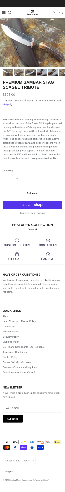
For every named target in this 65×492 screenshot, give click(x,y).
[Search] (11, 12)
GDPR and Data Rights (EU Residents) (24, 346)
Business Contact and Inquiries (20, 367)
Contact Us (9, 326)
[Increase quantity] (27, 178)
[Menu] (4, 12)
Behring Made (15, 480)
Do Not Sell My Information (17, 362)
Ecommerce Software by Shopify (36, 480)
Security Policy (11, 336)
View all (32, 229)
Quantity (8, 170)
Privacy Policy (10, 331)
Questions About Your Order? (19, 372)
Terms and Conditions (15, 352)
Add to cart (32, 193)
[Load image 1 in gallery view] (32, 42)
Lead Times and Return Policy (19, 321)
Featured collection (32, 225)
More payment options (32, 213)
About (6, 316)
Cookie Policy (10, 357)
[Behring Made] (32, 12)
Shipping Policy (11, 341)
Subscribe (12, 418)
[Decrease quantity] (7, 178)
